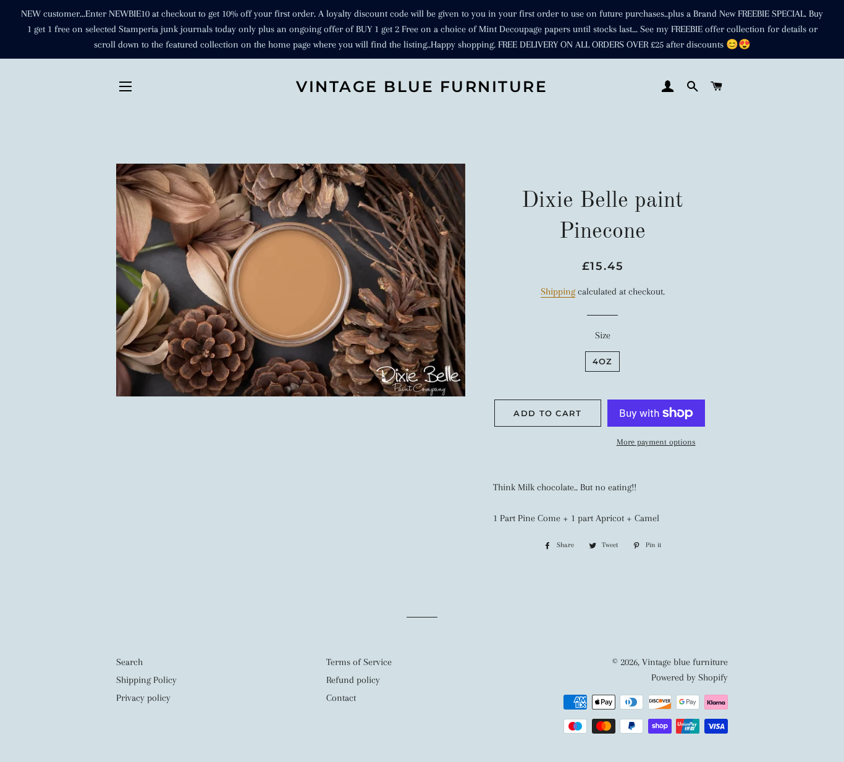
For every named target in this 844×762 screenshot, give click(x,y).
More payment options (656, 441)
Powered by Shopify (689, 677)
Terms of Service (359, 662)
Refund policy (353, 679)
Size (602, 335)
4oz (603, 361)
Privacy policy (143, 697)
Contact (341, 697)
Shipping (558, 291)
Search (129, 662)
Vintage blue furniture (421, 86)
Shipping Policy (146, 679)
